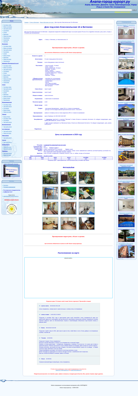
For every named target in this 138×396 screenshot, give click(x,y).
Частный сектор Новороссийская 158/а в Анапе (126, 181)
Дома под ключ (7, 155)
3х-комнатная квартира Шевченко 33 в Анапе (126, 119)
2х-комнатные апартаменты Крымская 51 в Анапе (126, 244)
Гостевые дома (7, 25)
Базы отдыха (6, 55)
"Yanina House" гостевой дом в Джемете (126, 150)
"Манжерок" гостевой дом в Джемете (126, 213)
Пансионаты (6, 38)
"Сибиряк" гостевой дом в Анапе (126, 229)
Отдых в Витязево (34, 22)
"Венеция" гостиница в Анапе (126, 57)
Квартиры (5, 34)
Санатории (6, 39)
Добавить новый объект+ (11, 199)
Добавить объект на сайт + (123, 12)
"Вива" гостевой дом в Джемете (126, 134)
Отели (5, 32)
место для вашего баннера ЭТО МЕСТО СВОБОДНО (126, 41)
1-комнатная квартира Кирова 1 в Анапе (126, 87)
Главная (26, 22)
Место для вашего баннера (11, 164)
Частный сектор (7, 28)
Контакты (5, 185)
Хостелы (5, 41)
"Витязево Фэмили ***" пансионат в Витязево (126, 25)
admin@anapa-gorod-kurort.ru (10, 196)
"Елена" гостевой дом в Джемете (126, 71)
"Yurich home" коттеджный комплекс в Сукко (126, 165)
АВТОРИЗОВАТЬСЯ (76, 370)
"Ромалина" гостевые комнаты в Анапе (126, 103)
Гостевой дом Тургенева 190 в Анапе (126, 197)
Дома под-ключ (7, 36)
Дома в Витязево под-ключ (47, 22)
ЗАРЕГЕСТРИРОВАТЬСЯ (62, 370)
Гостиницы (6, 30)
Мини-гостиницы (7, 26)
